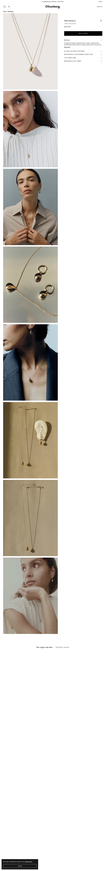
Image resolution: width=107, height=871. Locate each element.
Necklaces (11, 11)
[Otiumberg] (52, 6)
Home (4, 11)
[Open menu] (4, 7)
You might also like (44, 647)
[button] (9, 7)
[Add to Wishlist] (101, 20)
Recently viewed (62, 647)
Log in (100, 1)
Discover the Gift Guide (52, 1)
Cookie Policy (28, 861)
